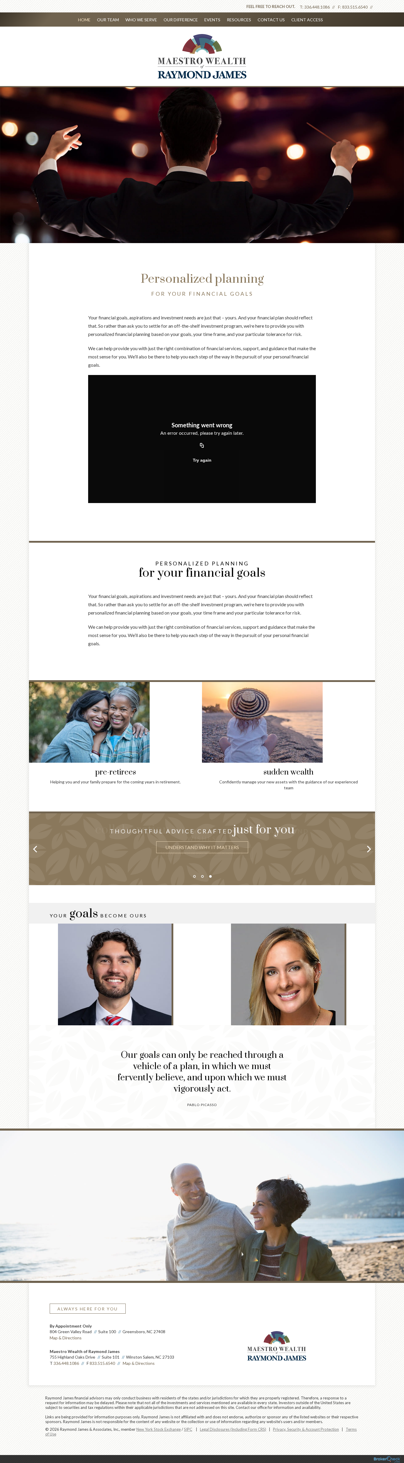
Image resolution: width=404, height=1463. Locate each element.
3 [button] (210, 876)
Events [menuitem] (212, 19)
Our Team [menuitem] (108, 19)
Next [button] (369, 849)
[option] (202, 839)
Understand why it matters (202, 847)
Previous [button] (35, 849)
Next (384, 720)
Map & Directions (66, 1337)
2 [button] (202, 876)
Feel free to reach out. (270, 6)
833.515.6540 (355, 6)
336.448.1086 (317, 6)
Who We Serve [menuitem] (141, 19)
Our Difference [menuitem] (181, 19)
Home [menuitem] (84, 19)
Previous (20, 720)
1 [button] (194, 876)
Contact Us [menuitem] (271, 19)
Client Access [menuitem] (307, 19)
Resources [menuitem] (239, 19)
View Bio (115, 999)
